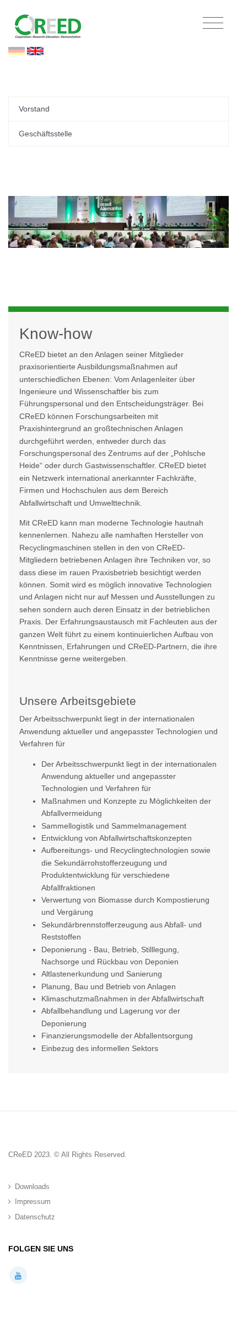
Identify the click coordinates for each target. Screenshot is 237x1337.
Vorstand (34, 108)
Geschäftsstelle (45, 133)
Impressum (33, 1201)
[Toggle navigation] (213, 23)
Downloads (32, 1186)
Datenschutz (35, 1217)
